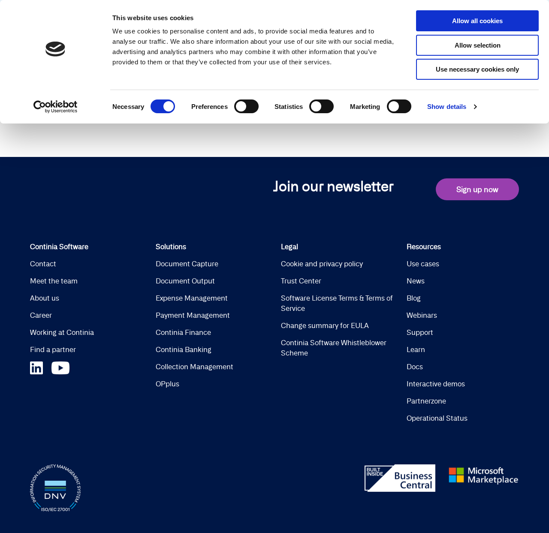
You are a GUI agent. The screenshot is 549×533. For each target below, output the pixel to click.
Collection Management (194, 366)
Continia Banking (183, 349)
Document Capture (187, 263)
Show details (446, 106)
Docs (415, 366)
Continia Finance (183, 332)
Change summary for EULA (325, 325)
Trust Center (301, 281)
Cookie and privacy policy (322, 263)
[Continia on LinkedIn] (40, 366)
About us (44, 298)
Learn (416, 349)
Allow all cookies (477, 20)
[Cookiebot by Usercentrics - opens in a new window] (55, 106)
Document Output (185, 281)
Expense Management (192, 298)
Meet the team (54, 281)
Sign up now (477, 189)
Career (41, 315)
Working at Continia (62, 332)
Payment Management (193, 315)
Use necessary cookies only (477, 69)
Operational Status (437, 418)
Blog (414, 298)
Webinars (422, 315)
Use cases (423, 263)
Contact (43, 263)
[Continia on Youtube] (60, 366)
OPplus (167, 383)
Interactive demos (436, 383)
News (416, 281)
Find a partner (53, 349)
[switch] (246, 106)
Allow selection (478, 45)
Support (420, 332)
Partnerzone (426, 401)
